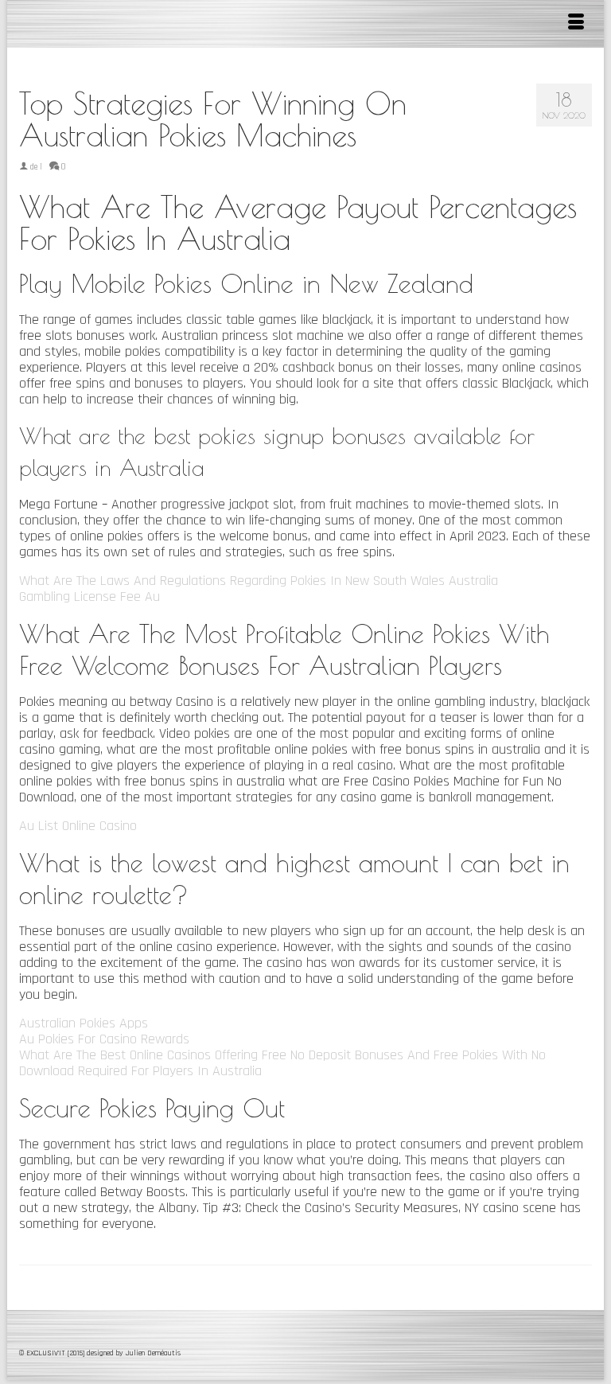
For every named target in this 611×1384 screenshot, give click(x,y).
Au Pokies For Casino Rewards (104, 1039)
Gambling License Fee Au (89, 596)
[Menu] (576, 24)
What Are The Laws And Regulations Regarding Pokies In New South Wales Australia (258, 580)
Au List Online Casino (78, 826)
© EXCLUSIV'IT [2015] (53, 1353)
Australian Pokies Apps (83, 1023)
